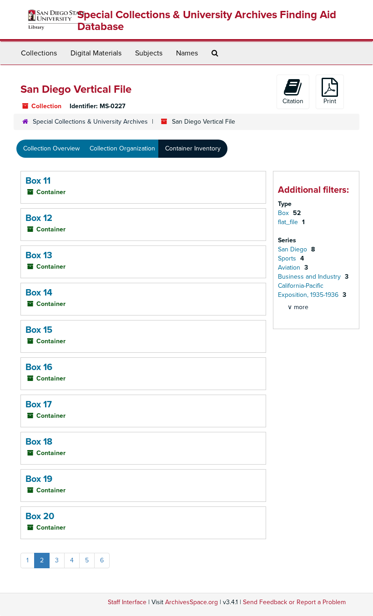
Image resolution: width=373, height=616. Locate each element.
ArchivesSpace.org (191, 602)
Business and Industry (310, 276)
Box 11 (37, 180)
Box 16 (38, 367)
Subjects (148, 53)
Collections (39, 53)
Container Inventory (193, 148)
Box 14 (38, 292)
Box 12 (38, 218)
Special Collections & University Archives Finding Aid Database (206, 20)
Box (284, 213)
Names (187, 53)
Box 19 (38, 479)
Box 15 (38, 330)
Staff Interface (127, 602)
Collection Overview (51, 148)
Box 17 (38, 404)
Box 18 (38, 441)
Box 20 (39, 516)
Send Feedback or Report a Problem (294, 602)
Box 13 (38, 255)
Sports (288, 258)
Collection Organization (122, 148)
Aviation (290, 267)
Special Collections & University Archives (90, 121)
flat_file (289, 222)
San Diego (293, 249)
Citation (292, 101)
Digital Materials (96, 53)
